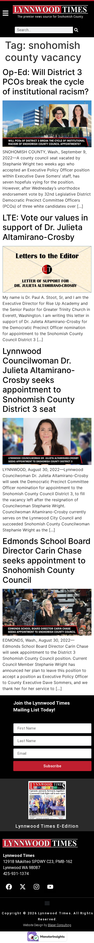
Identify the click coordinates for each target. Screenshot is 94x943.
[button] (47, 903)
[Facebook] (9, 886)
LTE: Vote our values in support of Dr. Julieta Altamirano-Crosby (45, 227)
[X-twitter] (22, 886)
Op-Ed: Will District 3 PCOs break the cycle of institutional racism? (46, 81)
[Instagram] (36, 886)
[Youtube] (50, 886)
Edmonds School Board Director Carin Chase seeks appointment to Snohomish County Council (46, 560)
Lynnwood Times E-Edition (47, 826)
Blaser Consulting (59, 925)
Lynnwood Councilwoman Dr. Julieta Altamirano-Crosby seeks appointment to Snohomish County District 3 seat (39, 380)
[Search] (76, 30)
